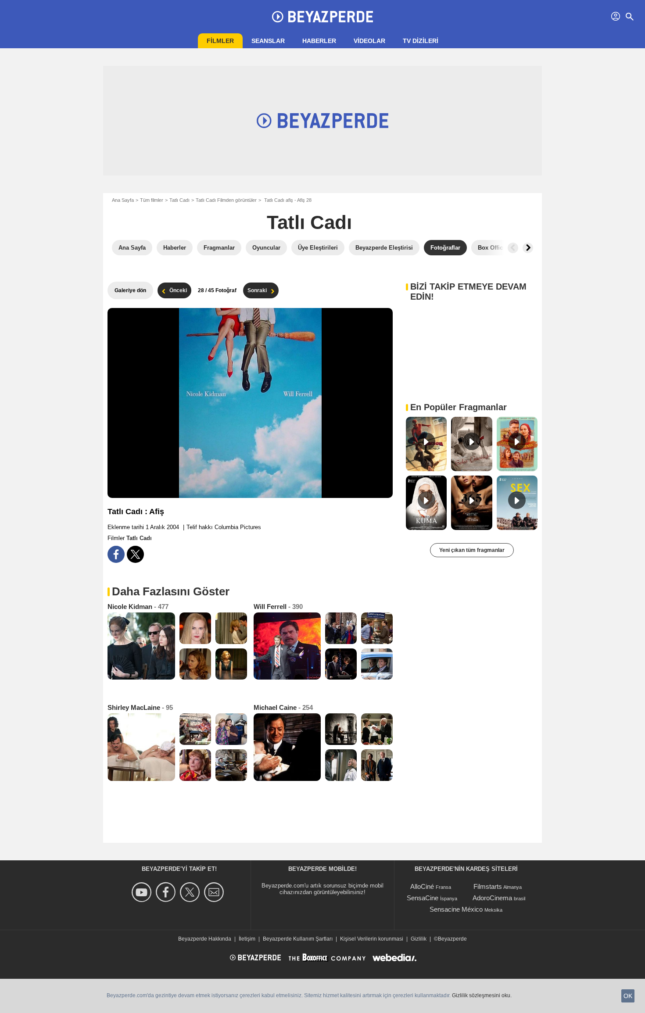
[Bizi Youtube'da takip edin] (143, 892)
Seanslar (268, 40)
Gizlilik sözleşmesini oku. (482, 995)
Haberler (319, 40)
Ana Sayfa (123, 200)
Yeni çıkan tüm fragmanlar (472, 550)
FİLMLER (220, 40)
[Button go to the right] (528, 248)
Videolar (369, 40)
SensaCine (422, 898)
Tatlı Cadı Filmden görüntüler (226, 200)
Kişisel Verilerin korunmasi (371, 939)
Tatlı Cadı (179, 200)
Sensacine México (456, 909)
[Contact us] (215, 892)
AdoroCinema (492, 898)
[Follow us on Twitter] (191, 892)
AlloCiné (422, 886)
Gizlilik (418, 939)
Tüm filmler (151, 200)
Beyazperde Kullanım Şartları (298, 939)
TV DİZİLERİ (420, 40)
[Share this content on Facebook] (116, 554)
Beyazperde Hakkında (204, 939)
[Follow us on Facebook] (167, 892)
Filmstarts (487, 886)
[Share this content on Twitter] (135, 554)
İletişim (247, 939)
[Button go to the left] (513, 248)
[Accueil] (322, 17)
